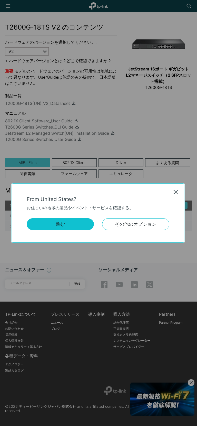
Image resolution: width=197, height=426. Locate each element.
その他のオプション (135, 224)
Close (175, 192)
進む (60, 224)
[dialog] (98, 213)
